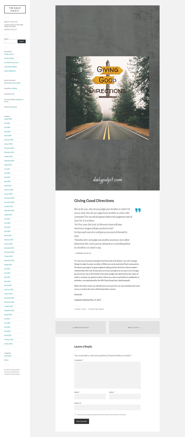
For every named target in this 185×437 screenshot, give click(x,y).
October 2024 (8, 206)
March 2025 (7, 185)
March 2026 (7, 135)
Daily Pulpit (7, 356)
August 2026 (8, 119)
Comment (79, 360)
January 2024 (8, 244)
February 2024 (8, 240)
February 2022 (8, 339)
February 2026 (8, 140)
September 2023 (9, 260)
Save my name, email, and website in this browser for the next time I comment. (101, 414)
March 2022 (7, 335)
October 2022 (8, 306)
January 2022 (8, 344)
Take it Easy (13, 107)
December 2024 (9, 198)
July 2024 (7, 219)
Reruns (6, 360)
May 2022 (7, 327)
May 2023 (7, 277)
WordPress (15, 372)
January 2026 (8, 144)
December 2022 (9, 298)
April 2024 (7, 231)
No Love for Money (15, 83)
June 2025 (7, 173)
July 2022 (7, 319)
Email (112, 392)
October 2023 (8, 256)
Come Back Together (10, 67)
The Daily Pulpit (15, 9)
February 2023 (8, 289)
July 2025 (7, 169)
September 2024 (9, 210)
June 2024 (7, 223)
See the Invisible (9, 58)
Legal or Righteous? (10, 71)
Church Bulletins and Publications (13, 25)
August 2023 (8, 264)
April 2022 (7, 331)
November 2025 (9, 152)
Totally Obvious (9, 54)
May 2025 (7, 177)
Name (77, 392)
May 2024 (7, 227)
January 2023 (8, 294)
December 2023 (9, 248)
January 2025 (8, 194)
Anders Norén (15, 374)
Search (6, 39)
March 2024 (7, 235)
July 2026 (7, 123)
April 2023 (7, 281)
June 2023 (7, 273)
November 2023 (9, 252)
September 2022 (9, 310)
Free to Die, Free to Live (11, 62)
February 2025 (8, 190)
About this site (11, 22)
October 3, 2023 (80, 309)
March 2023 (7, 285)
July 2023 (7, 269)
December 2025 (9, 148)
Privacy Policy (10, 29)
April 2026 (7, 131)
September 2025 (9, 160)
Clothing (14, 88)
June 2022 (7, 323)
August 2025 (8, 165)
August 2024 (8, 215)
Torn (13, 94)
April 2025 (7, 181)
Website (77, 403)
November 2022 (9, 302)
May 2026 (7, 127)
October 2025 (8, 156)
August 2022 (8, 314)
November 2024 (9, 202)
